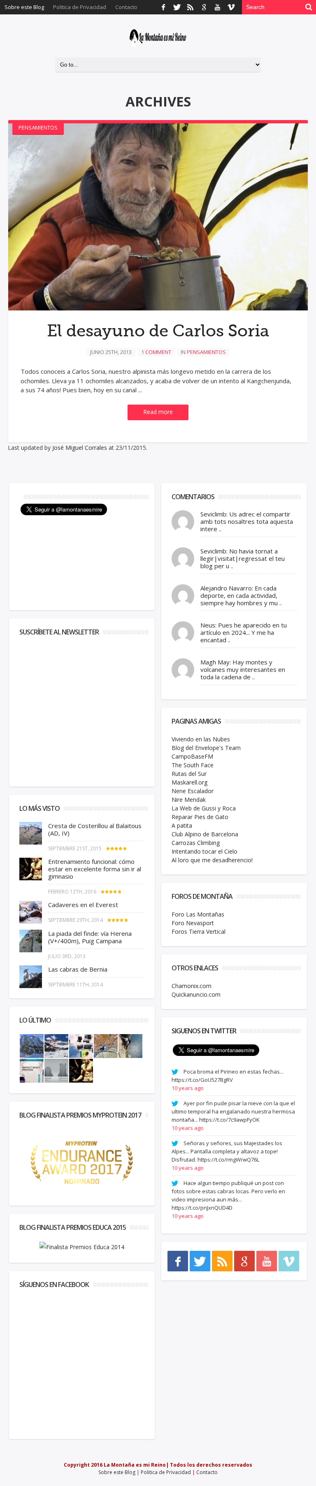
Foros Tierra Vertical (198, 931)
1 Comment (156, 352)
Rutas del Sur (189, 774)
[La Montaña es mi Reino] (158, 38)
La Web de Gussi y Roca (204, 808)
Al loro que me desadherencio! (212, 860)
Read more (158, 412)
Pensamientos (38, 127)
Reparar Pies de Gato (200, 817)
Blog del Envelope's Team (206, 748)
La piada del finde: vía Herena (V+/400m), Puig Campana (90, 937)
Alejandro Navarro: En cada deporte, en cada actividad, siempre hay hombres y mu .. (241, 595)
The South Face (193, 765)
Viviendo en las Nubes (201, 739)
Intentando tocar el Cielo (204, 851)
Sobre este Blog (24, 7)
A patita (182, 825)
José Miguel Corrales (79, 447)
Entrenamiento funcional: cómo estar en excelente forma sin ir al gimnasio (94, 868)
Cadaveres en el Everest (83, 904)
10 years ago (188, 1088)
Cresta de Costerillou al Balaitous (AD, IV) (95, 829)
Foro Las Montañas (198, 914)
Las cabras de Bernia (77, 969)
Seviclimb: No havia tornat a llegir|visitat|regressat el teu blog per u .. (242, 558)
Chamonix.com (191, 986)
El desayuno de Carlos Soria (158, 331)
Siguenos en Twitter (204, 1030)
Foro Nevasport (193, 923)
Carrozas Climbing (196, 843)
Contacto (126, 7)
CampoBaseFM (192, 756)
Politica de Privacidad (79, 7)
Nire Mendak (189, 799)
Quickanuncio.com (196, 994)
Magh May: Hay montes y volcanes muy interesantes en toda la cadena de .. (242, 669)
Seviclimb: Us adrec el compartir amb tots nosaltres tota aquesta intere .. (246, 521)
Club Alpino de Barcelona (205, 834)
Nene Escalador (193, 791)
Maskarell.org (189, 782)
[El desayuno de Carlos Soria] (158, 216)
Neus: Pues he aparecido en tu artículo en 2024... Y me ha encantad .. (243, 632)
